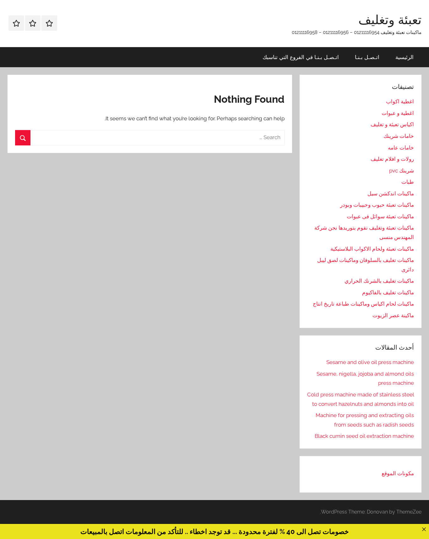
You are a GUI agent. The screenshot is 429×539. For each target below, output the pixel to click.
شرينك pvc (401, 170)
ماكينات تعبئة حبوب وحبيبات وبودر (377, 205)
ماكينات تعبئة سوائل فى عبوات (380, 216)
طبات (407, 182)
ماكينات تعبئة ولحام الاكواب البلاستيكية (372, 249)
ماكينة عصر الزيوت (393, 315)
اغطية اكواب (400, 101)
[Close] (424, 529)
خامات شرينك (398, 136)
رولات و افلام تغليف (392, 159)
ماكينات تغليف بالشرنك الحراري (379, 281)
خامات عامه (401, 147)
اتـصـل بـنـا (367, 57)
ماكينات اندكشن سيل (390, 193)
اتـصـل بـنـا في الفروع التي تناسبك (301, 57)
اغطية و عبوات (398, 113)
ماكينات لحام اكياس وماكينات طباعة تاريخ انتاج (363, 304)
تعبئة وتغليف (389, 19)
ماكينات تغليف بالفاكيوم (388, 292)
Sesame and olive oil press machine (370, 362)
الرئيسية (404, 57)
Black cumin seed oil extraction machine (364, 436)
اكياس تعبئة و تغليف (392, 124)
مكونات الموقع (398, 473)
